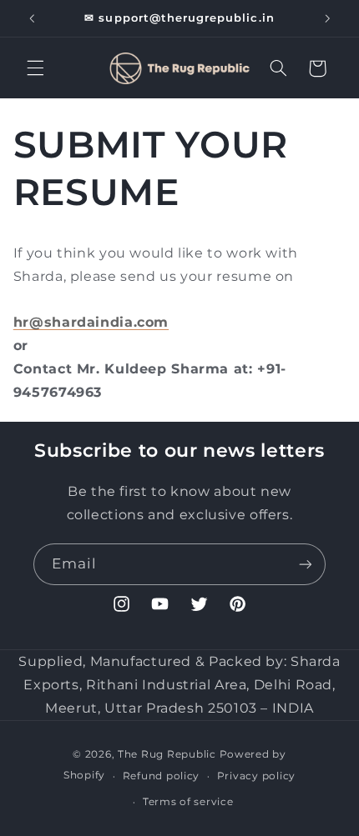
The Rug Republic (167, 754)
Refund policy (161, 776)
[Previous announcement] (31, 18)
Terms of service (188, 802)
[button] (35, 68)
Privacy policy (256, 776)
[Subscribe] (305, 563)
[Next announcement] (327, 18)
